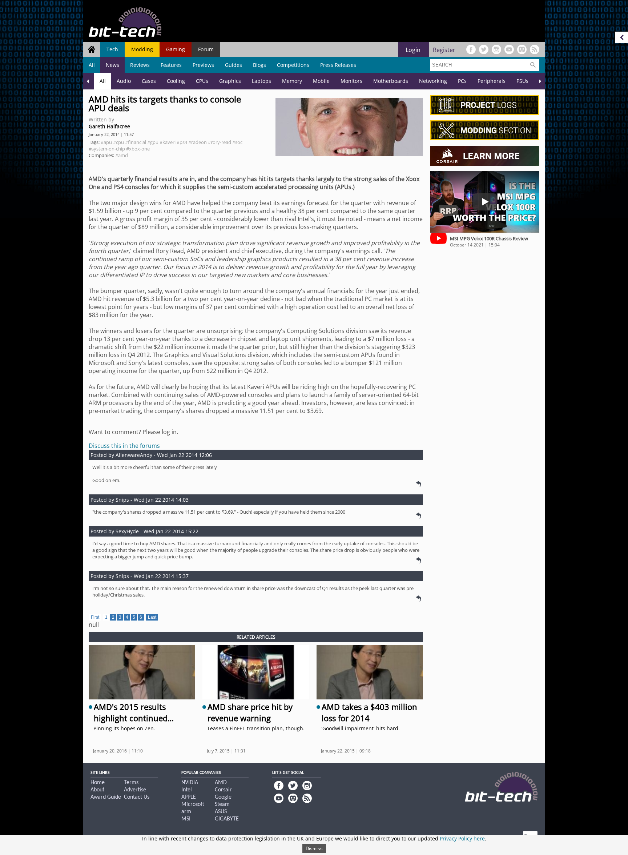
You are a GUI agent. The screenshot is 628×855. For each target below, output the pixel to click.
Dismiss (314, 848)
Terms (131, 783)
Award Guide (105, 797)
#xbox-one (138, 148)
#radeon (197, 142)
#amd (121, 155)
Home (97, 783)
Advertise (135, 790)
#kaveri (168, 142)
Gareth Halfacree (109, 126)
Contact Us (136, 797)
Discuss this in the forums (124, 446)
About (97, 790)
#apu (106, 142)
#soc (237, 142)
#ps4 (182, 142)
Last (152, 617)
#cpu (118, 142)
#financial (135, 142)
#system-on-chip (107, 148)
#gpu (152, 142)
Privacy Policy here (462, 838)
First (95, 617)
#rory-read (219, 142)
